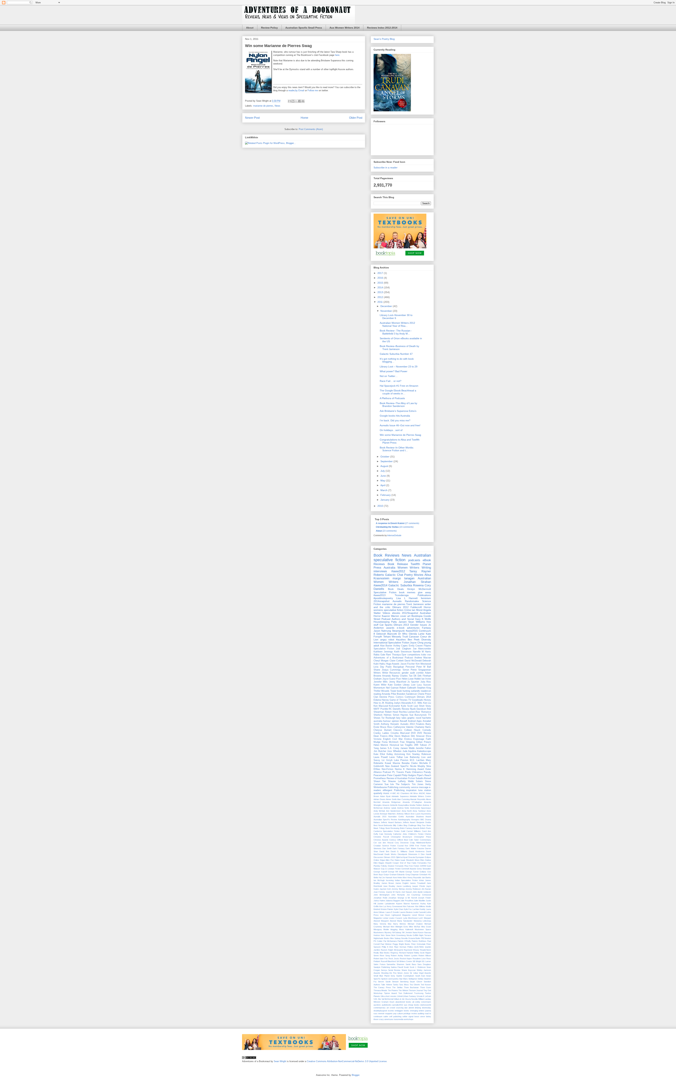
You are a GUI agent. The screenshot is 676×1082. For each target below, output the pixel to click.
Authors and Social (403, 619)
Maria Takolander (404, 921)
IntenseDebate (394, 535)
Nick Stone (385, 935)
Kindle (428, 906)
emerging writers (417, 1011)
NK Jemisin (407, 932)
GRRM (423, 866)
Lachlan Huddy (418, 909)
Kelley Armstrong (396, 754)
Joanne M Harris (393, 892)
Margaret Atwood (388, 921)
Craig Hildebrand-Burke (420, 843)
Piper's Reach (424, 775)
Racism (384, 950)
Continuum (410, 697)
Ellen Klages (379, 863)
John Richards (398, 895)
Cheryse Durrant (383, 730)
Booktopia (417, 616)
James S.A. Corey (389, 748)
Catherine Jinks (400, 834)
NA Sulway (397, 932)
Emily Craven (416, 645)
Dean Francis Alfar (383, 736)
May (383, 480)
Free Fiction (414, 866)
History (427, 700)
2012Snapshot (410, 613)
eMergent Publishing (393, 790)
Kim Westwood (423, 664)
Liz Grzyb (387, 760)
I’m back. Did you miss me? (395, 420)
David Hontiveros (417, 851)
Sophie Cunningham (405, 976)
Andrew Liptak (390, 808)
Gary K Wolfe (423, 619)
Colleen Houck (412, 730)
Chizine (428, 834)
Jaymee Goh (385, 889)
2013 (380, 292)
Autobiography (404, 820)
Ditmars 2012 (400, 607)
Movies (418, 574)
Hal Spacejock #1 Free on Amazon (399, 385)
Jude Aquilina (409, 751)
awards (390, 627)
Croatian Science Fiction (385, 846)
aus (405, 1005)
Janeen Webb (407, 748)
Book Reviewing (392, 828)
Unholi (399, 996)
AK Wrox (414, 793)
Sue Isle (389, 784)
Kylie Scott (407, 706)
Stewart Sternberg (400, 982)
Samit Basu (411, 964)
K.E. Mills (417, 703)
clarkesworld (425, 1005)
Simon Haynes (400, 715)
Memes (403, 924)
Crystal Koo (402, 846)
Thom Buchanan (411, 987)
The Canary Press (382, 987)
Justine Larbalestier (386, 904)
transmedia (398, 1019)
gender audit (408, 673)
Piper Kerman (400, 947)
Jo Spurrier (413, 682)
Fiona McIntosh (390, 742)
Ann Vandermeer (393, 811)
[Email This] (289, 101)
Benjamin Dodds (424, 822)
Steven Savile (384, 982)
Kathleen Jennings (383, 651)
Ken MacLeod (381, 706)
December (386, 306)
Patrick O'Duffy (404, 941)
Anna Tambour (419, 811)
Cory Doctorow (402, 843)
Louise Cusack (395, 918)
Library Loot (409, 685)
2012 (380, 297)
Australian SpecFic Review (385, 820)
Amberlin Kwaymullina (399, 805)
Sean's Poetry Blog (384, 39)
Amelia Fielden (415, 805)
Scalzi (406, 967)
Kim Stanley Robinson (418, 754)
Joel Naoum (406, 892)
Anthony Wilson (403, 814)
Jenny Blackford (397, 682)
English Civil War (393, 739)
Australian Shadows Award (418, 817)
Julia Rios (425, 682)
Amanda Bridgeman (391, 802)
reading (377, 694)
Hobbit (417, 679)
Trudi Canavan (410, 636)
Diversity (426, 639)
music (386, 793)
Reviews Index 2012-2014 (382, 27)
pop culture (398, 1013)
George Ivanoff (380, 872)
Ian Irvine (426, 679)
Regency (394, 953)
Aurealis (397, 601)
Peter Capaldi (394, 775)
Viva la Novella (411, 999)
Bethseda (388, 825)
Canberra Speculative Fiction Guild (389, 831)
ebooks (396, 613)
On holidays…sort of (391, 430)
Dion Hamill (426, 854)
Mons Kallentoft (406, 929)
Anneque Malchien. (388, 814)
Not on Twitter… (389, 376)
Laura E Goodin (392, 912)
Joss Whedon (394, 751)
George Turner (412, 872)
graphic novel (414, 718)
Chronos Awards (381, 840)
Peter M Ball (423, 667)
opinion (395, 721)
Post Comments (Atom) (311, 129)
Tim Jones (418, 784)
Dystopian (419, 857)
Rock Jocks (394, 958)
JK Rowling (387, 703)
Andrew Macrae (422, 657)
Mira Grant (426, 927)
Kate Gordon (394, 685)
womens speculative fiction (388, 610)
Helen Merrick (381, 745)
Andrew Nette (403, 808)
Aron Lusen (415, 814)
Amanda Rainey (390, 676)
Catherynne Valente (403, 727)
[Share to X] (296, 101)
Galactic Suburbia (400, 585)
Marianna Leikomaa (422, 921)
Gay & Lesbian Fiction (391, 869)
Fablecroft (416, 607)
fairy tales (401, 718)
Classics (397, 730)
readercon (426, 691)
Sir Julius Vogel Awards (420, 973)
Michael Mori (388, 927)
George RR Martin (396, 872)
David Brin (384, 851)
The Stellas (397, 987)
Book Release (398, 564)
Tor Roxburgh (388, 718)
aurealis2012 (397, 1005)
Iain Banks (426, 877)
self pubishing (395, 1016)
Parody (427, 772)
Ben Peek (414, 639)
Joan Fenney (379, 892)
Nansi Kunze (418, 932)
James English (402, 883)
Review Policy (269, 27)
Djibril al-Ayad (402, 857)
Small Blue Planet (382, 976)
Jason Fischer (407, 664)
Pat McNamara (390, 941)
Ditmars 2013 (401, 624)
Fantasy (426, 627)
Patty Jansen (398, 621)
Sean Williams (416, 621)
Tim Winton (403, 990)
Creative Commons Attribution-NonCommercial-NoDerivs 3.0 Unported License (347, 1061)
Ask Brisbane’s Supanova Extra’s (398, 411)
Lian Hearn (385, 915)
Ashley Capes (400, 645)
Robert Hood (391, 712)
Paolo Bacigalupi (395, 667)
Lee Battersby (412, 757)
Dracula (411, 857)
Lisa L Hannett (407, 598)
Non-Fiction (387, 769)
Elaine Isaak (400, 860)
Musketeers (379, 932)
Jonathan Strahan (417, 582)
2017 (380, 273)
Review (405, 709)
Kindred (377, 909)
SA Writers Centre (404, 961)
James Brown (387, 883)
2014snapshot (381, 601)
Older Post (355, 117)
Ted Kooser (426, 985)
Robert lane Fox (381, 958)
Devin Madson (402, 736)
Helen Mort (402, 877)
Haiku (382, 664)
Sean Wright (280, 1061)
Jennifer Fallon (423, 748)
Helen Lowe (408, 679)
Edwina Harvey (381, 700)
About (250, 27)
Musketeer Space (423, 929)
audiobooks (387, 1005)
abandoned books (403, 1002)
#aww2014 (380, 585)
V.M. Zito (377, 999)
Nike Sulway (395, 938)
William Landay (424, 999)
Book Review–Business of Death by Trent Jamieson (399, 348)
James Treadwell (417, 883)
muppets (389, 1013)
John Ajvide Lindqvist (422, 892)
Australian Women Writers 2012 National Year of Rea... (397, 324)
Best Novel (378, 825)
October (385, 456)
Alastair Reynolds (417, 799)
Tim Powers (393, 990)
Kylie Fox (408, 909)
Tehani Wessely (392, 636)
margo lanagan (403, 578)
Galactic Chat (394, 574)
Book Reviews (386, 555)
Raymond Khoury (411, 950)
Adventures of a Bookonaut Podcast (393, 657)
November (386, 310)
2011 (380, 301)
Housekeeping (382, 621)
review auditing (417, 1013)
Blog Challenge (410, 825)
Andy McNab (379, 811)
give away (424, 592)
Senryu (384, 970)
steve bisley (425, 1016)
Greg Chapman (412, 874)
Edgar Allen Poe (387, 860)
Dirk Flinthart (424, 676)
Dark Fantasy (399, 848)
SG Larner (426, 961)
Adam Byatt (385, 796)
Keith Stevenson (403, 651)
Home (304, 117)
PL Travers (398, 772)
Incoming (390, 880)
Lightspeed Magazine (401, 915)
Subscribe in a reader (386, 167)
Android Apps (415, 721)
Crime (407, 610)
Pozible (384, 709)
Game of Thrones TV (400, 700)
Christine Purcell (381, 837)
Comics (399, 697)
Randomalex (412, 601)
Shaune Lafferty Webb (401, 781)
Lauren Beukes (406, 912)
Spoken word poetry (390, 979)
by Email (299, 90)
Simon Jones (403, 973)
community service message (413, 787)
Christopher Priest (422, 837)
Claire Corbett (397, 660)
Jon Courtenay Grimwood (419, 895)
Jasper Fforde (418, 886)
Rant (388, 654)
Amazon (385, 805)
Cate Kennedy (385, 834)
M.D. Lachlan (417, 760)
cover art (405, 616)
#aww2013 (380, 595)
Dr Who (402, 633)
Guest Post (395, 679)
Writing (426, 567)
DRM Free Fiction (417, 846)
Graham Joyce (381, 679)
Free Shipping (407, 742)
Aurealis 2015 (380, 817)
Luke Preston (401, 760)
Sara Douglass (424, 964)
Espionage (418, 739)
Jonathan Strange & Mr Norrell (402, 898)
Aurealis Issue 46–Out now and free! (400, 425)
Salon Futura (379, 964)
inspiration (411, 790)
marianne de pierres (263, 105)
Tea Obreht (415, 985)
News (277, 105)
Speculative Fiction (385, 592)
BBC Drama (425, 820)
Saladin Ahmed (423, 778)
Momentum (379, 688)
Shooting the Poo (388, 973)
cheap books (413, 1005)
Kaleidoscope (424, 751)
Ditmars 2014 (424, 697)
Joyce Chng (416, 642)
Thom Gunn (425, 987)
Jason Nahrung (382, 630)
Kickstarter (394, 706)
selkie (404, 1016)
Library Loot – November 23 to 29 (398, 366)
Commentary (425, 840)
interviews (380, 571)
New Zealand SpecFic (397, 766)
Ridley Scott (419, 953)
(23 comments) (395, 527)
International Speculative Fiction (391, 642)
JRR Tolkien (420, 745)
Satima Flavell (397, 967)
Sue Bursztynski (418, 715)
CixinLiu (392, 840)
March (384, 490)
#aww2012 (398, 571)
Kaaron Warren (390, 616)
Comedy (427, 730)
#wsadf (403, 721)
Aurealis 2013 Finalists (412, 724)
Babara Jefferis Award (384, 822)
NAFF (377, 709)
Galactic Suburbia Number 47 (396, 353)
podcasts (414, 560)
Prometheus (380, 778)
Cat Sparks (386, 624)
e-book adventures (408, 627)
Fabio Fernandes (419, 863)
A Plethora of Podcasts (392, 398)
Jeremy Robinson (413, 889)
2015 (380, 282)
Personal (410, 667)
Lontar (385, 918)
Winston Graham (381, 1002)
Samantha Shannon (395, 964)
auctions (377, 1005)
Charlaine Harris (423, 727)
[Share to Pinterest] (303, 101)
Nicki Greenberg (398, 935)
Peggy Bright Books (401, 944)
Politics (410, 947)
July (383, 470)
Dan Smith (387, 848)
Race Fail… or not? (390, 381)
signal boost (413, 1016)
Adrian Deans (379, 799)
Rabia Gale (379, 654)
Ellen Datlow (425, 860)
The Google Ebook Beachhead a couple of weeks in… (398, 392)
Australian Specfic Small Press (303, 27)
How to (377, 703)
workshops (408, 1019)
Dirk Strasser (418, 736)
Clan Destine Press (384, 697)
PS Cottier (378, 941)
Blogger (355, 1075)
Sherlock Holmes (383, 715)
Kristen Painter (387, 909)
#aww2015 (412, 630)
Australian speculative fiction (402, 557)
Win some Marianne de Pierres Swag (400, 434)
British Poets (425, 828)
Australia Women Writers (402, 567)
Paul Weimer (386, 944)
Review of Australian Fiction (401, 778)
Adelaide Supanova (400, 796)
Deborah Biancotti (386, 633)
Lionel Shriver (418, 915)
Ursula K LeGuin (424, 996)
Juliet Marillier (419, 901)
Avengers (415, 820)
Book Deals (396, 589)
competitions (413, 654)
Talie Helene (386, 985)
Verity (428, 784)
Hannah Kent (391, 877)
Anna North (407, 811)
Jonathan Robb (380, 898)
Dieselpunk (402, 854)
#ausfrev (401, 639)
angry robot (387, 639)
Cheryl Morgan (381, 660)
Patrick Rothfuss (419, 941)
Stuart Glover (416, 982)
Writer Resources (391, 673)
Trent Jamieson (415, 604)
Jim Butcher (380, 751)
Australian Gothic (396, 817)
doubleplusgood (380, 1011)
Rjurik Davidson (418, 709)
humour (387, 721)
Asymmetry (426, 814)
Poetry (408, 574)
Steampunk (398, 630)
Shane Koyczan (409, 970)
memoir (381, 1013)
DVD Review (424, 733)
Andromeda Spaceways (420, 808)
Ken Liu (427, 703)
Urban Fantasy (409, 996)
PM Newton (426, 938)
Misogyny (378, 929)
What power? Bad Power (393, 371)
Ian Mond (417, 610)
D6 (415, 676)
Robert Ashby (397, 955)
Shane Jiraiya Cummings (387, 670)
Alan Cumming (403, 799)
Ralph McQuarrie (395, 950)
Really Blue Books (382, 953)
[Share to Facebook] (299, 101)
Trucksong (418, 993)
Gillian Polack (423, 742)
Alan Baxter (386, 645)
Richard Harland (406, 953)
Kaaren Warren (403, 904)
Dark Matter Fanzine (415, 848)
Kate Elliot (379, 754)
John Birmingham (382, 895)
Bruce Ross (386, 727)
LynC (420, 918)
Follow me (313, 90)
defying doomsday (423, 1008)
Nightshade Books (381, 938)
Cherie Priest (424, 694)
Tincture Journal (416, 990)
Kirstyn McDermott (419, 589)
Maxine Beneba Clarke (405, 763)
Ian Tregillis (406, 745)
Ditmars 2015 (389, 857)
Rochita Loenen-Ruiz (409, 712)
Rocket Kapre (406, 958)
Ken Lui (382, 906)
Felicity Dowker (387, 866)
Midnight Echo (401, 927)
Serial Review (394, 970)
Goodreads (417, 700)
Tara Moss (404, 985)
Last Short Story (422, 706)
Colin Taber (414, 840)
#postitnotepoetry (383, 598)
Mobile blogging (390, 929)
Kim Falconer (408, 906)
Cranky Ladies (381, 733)
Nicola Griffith (412, 935)
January (385, 499)
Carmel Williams (413, 831)
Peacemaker (380, 775)
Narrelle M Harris (422, 651)
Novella (404, 938)
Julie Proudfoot (406, 901)
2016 (380, 277)
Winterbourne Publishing (386, 787)
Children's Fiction (415, 834)
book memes (407, 592)
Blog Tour (421, 825)
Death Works (390, 854)
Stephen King (424, 688)
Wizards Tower (388, 691)
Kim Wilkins (420, 906)
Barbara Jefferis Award (405, 822)
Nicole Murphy (417, 766)
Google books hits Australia (395, 415)
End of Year (405, 863)
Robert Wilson (424, 955)
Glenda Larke (417, 633)
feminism (426, 598)
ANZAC (422, 793)
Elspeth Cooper (392, 863)
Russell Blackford (388, 961)
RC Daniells (395, 709)
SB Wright (417, 961)
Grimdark (423, 874)
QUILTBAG (419, 947)
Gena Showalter (424, 869)
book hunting (403, 691)
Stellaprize (412, 979)
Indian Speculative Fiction (406, 880)
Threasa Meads (380, 990)
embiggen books (402, 1011)
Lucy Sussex (424, 685)
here (337, 55)
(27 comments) (397, 523)
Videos (386, 613)
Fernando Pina (401, 866)
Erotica (408, 739)
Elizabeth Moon (413, 860)
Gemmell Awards (408, 869)
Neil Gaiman (392, 688)
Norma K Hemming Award (409, 769)
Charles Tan (406, 676)
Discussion (378, 857)
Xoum (391, 1002)
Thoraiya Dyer (399, 654)
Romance (426, 712)
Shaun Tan (380, 781)
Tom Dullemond (405, 993)
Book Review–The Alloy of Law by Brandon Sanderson (398, 405)
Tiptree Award (390, 993)
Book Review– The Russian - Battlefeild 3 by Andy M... (396, 332)
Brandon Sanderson (407, 694)
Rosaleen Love (419, 958)
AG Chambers (403, 793)
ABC (394, 793)
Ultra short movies (388, 996)
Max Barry (393, 924)
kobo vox (426, 654)
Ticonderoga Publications (413, 595)
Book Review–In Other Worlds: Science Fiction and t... (397, 449)
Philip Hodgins (409, 775)
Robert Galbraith (407, 688)
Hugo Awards (392, 664)
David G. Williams (399, 851)
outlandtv (415, 691)
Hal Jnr (382, 877)
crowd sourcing (396, 1008)
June (383, 475)
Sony (393, 976)
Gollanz (423, 872)
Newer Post (252, 117)
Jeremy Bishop (398, 889)
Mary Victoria (380, 924)
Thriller (377, 691)
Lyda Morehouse (410, 918)
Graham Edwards (397, 874)
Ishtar (421, 880)
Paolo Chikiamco (414, 772)
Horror (427, 607)
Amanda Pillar (389, 694)
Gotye (386, 874)
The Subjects (403, 784)
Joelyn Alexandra (402, 703)
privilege (407, 1013)
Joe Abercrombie (422, 648)
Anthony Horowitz (390, 724)
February (385, 495)
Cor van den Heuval (383, 843)
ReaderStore (425, 950)
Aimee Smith (391, 799)
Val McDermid (387, 999)
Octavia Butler (414, 938)
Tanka (395, 985)
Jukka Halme (379, 901)
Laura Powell (381, 757)
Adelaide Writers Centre (420, 796)
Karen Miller (380, 685)
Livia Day (379, 667)
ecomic (391, 1011)
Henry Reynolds (414, 877)
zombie (420, 673)
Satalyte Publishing (382, 967)
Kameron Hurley (418, 904)
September (386, 461)
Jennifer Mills (381, 682)
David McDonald (413, 660)
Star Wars (403, 979)
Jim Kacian (426, 889)
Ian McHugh (379, 880)
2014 (380, 287)
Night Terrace (425, 935)
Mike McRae (414, 927)
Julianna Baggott (393, 901)
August (384, 466)
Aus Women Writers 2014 (344, 27)
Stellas (420, 979)
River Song (385, 955)
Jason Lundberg (403, 886)
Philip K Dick (387, 947)
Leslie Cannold (419, 912)
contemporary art (381, 1008)
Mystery (388, 932)
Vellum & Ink (399, 999)
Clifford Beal (402, 840)
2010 (380, 505)
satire (385, 1016)
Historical (394, 745)
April (383, 485)
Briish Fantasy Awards (410, 828)
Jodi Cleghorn (403, 648)
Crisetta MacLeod (400, 733)
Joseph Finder (424, 898)
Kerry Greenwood (394, 906)
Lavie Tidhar (396, 757)
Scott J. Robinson (418, 967)
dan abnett (409, 1008)
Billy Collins (398, 825)
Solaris (419, 781)
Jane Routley (389, 886)
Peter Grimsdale (418, 944)
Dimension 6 (414, 854)
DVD (413, 733)
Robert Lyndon (410, 955)
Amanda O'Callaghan (412, 802)
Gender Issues (418, 624)
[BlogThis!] (293, 101)
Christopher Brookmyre (401, 837)
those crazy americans (383, 1019)
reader (291, 90)
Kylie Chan (398, 909)
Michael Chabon (415, 924)
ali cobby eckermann (421, 1002)
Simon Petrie (410, 670)
